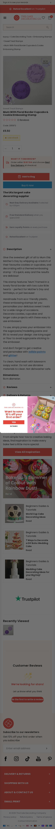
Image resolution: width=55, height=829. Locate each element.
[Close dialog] (53, 398)
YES (14, 422)
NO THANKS (13, 426)
